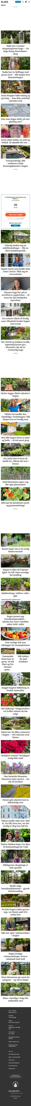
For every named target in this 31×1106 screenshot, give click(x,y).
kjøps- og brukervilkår (20, 218)
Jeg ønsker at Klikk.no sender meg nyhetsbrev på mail (16, 211)
